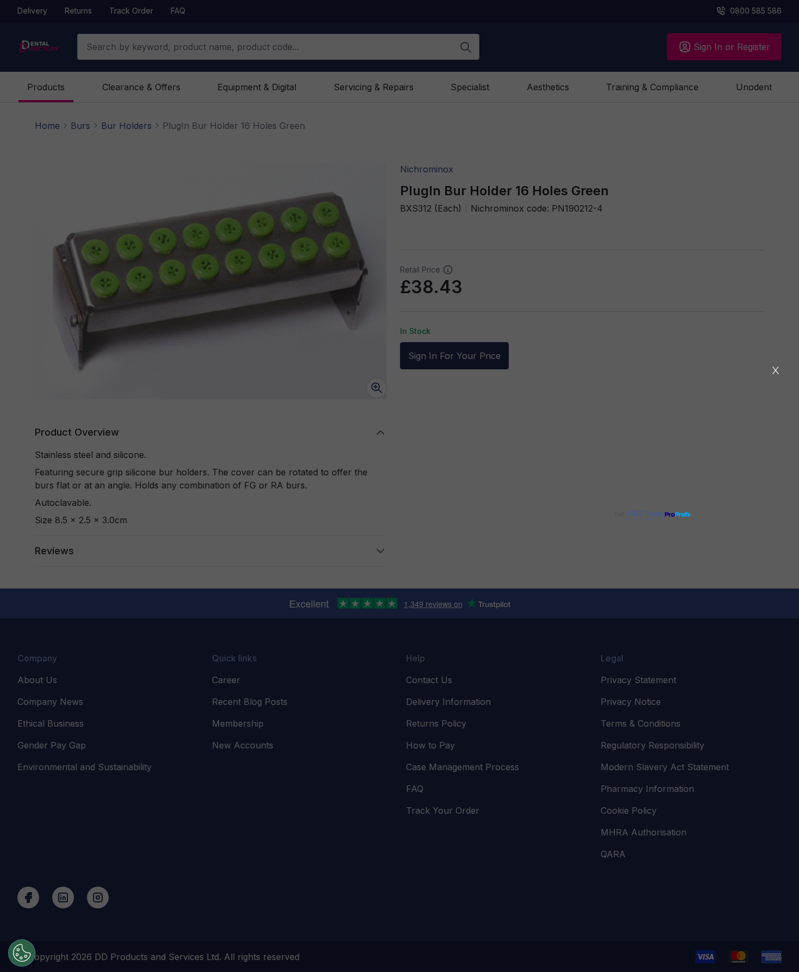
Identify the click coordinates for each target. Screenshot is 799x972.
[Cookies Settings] (21, 953)
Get (638, 514)
